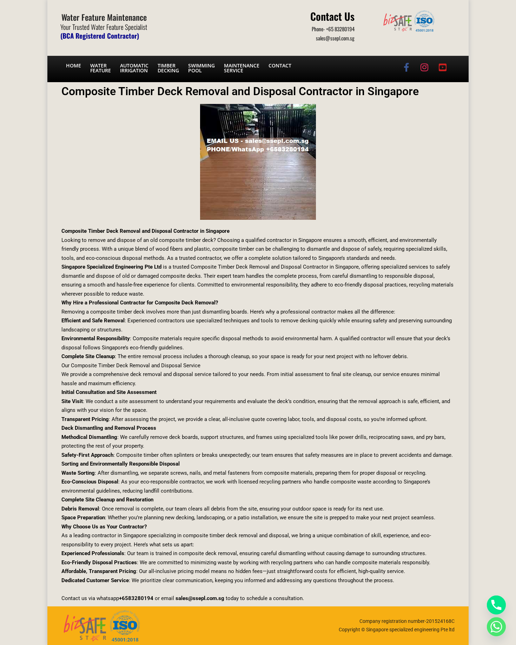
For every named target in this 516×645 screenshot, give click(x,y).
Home (73, 65)
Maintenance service (241, 68)
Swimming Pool (201, 68)
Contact (280, 65)
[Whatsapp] (496, 626)
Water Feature (100, 68)
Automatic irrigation (134, 68)
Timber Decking (168, 68)
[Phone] (496, 604)
